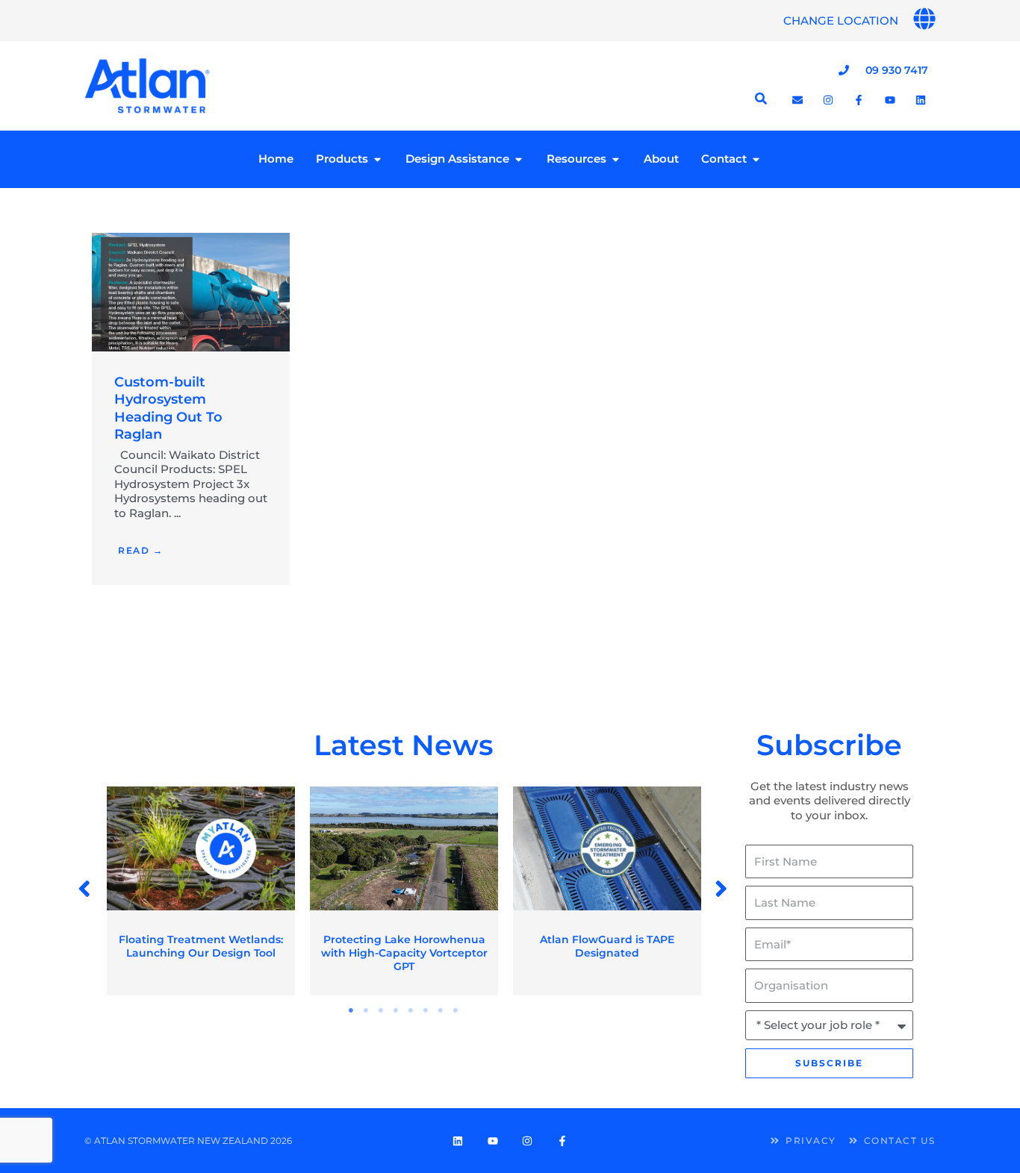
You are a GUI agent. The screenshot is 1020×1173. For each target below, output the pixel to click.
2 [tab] (366, 1010)
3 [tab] (381, 1010)
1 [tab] (351, 1010)
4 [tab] (396, 1010)
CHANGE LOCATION (840, 20)
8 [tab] (456, 1010)
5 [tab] (411, 1010)
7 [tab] (441, 1010)
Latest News (404, 745)
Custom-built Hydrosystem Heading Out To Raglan (168, 408)
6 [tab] (426, 1010)
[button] (85, 889)
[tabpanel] (200, 891)
